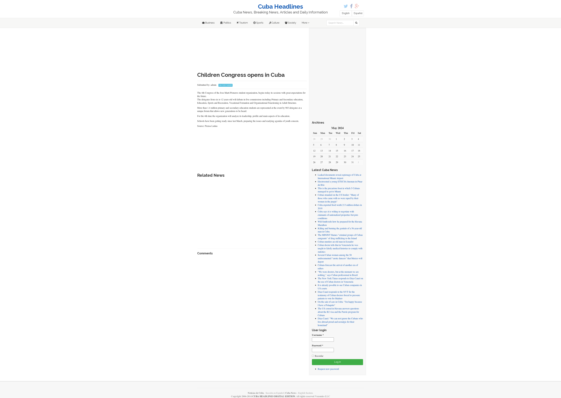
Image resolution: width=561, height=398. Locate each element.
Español (358, 13)
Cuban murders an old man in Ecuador (335, 241)
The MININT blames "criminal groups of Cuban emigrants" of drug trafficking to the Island (340, 236)
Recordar (319, 355)
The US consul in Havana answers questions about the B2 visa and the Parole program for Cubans (338, 312)
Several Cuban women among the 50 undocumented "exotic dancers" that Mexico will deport (340, 258)
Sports (259, 22)
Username (318, 335)
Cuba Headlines (280, 6)
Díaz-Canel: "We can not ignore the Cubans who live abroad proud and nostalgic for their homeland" (340, 322)
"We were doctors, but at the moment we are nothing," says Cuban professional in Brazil (338, 273)
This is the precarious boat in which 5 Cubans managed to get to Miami (339, 190)
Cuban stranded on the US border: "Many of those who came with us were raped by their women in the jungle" (338, 198)
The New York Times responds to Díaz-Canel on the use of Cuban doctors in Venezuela (340, 280)
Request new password (328, 368)
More (305, 22)
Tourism (243, 22)
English (346, 13)
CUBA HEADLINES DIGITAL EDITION (273, 396)
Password (317, 345)
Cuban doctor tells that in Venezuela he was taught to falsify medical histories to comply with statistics (340, 248)
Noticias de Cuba (256, 392)
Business (210, 22)
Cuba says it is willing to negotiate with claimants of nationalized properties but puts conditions (338, 215)
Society (291, 22)
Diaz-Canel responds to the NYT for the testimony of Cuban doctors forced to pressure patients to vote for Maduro (339, 295)
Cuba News (290, 392)
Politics (227, 22)
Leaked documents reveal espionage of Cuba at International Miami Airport (339, 176)
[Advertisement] (252, 49)
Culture (275, 22)
